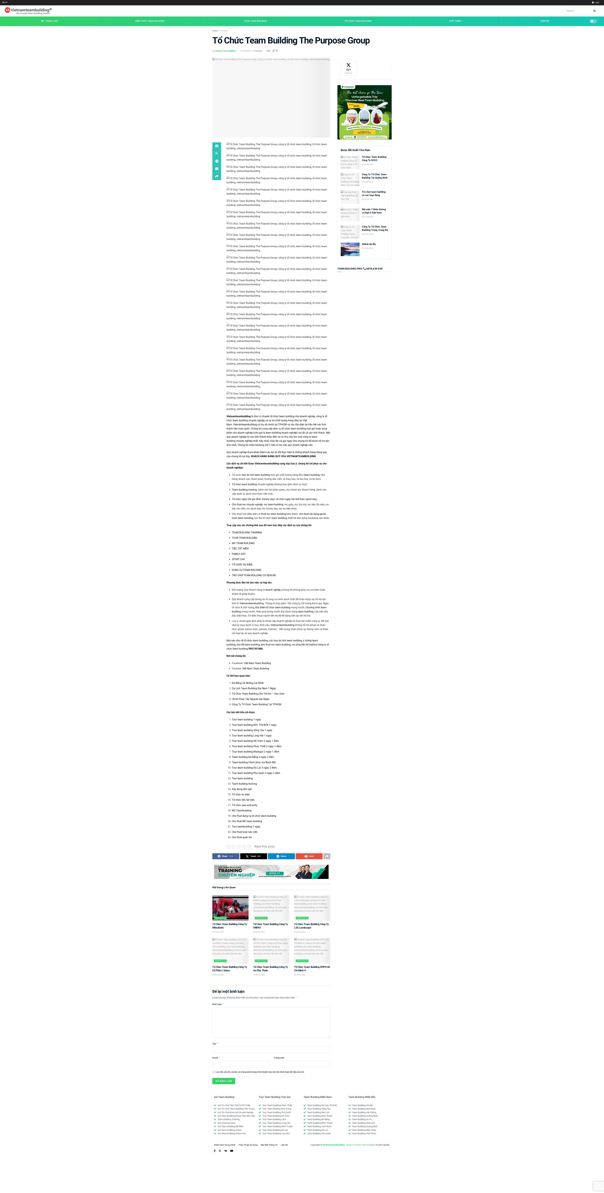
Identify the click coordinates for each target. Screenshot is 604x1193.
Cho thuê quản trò (242, 837)
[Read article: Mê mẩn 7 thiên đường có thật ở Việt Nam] (350, 214)
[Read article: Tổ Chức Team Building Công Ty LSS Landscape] (312, 908)
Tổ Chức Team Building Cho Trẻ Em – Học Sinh (258, 693)
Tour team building (242, 778)
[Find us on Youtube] (231, 1151)
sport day (311, 499)
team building (312, 474)
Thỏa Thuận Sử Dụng (248, 1145)
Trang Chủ (51, 21)
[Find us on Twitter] (220, 1151)
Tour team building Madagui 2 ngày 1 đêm (255, 751)
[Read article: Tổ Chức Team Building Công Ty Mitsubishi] (230, 908)
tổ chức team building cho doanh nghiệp (292, 416)
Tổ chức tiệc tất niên (243, 799)
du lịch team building (290, 640)
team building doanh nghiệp (281, 432)
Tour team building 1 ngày (246, 719)
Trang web (279, 1058)
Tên (215, 1043)
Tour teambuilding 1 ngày (246, 826)
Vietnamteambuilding (245, 424)
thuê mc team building (273, 513)
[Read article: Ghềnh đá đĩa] (350, 249)
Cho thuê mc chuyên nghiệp (247, 504)
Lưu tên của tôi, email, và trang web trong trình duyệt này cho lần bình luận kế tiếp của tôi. (260, 1072)
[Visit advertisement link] (271, 872)
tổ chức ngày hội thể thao (290, 499)
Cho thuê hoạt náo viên (244, 831)
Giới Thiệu (455, 21)
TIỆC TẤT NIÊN (240, 548)
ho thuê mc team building (276, 644)
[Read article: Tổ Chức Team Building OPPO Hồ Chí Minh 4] (312, 951)
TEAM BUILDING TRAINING (247, 532)
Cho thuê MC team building (247, 821)
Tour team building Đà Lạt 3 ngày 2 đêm (254, 767)
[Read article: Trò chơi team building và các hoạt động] (350, 197)
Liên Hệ (544, 21)
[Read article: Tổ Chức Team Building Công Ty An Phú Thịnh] (271, 951)
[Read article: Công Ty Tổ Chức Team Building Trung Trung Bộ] (350, 232)
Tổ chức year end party (244, 805)
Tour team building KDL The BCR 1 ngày (254, 724)
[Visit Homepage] (27, 11)
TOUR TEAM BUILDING (244, 537)
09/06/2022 (368, 182)
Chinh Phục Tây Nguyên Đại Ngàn (250, 699)
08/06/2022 (260, 932)
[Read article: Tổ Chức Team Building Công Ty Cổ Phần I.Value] (230, 951)
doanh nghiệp (273, 589)
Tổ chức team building (244, 484)
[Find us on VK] (225, 1151)
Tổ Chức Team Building (358, 21)
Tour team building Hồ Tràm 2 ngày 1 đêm (255, 740)
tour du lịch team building (256, 474)
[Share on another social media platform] (216, 176)
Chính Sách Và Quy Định (224, 1145)
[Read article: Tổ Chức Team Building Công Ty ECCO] (350, 162)
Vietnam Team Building (225, 51)
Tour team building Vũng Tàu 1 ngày (252, 730)
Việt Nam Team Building (257, 663)
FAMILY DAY (239, 553)
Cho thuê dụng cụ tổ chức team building (254, 815)
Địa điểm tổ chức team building (272, 607)
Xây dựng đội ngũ (242, 789)
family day (268, 499)
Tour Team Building (255, 21)
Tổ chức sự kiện (241, 794)
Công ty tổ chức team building (360, 1145)
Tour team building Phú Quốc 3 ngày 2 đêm (256, 773)
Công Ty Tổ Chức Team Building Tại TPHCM (256, 704)
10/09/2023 (219, 932)
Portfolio (224, 31)
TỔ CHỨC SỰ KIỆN (242, 564)
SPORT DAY (238, 559)
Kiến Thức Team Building (149, 21)
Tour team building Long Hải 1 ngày (252, 735)
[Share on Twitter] (216, 153)
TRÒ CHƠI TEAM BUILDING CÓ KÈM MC (254, 575)
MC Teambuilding (242, 810)
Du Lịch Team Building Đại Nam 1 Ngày (254, 688)
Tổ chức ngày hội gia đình (246, 499)
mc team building (273, 504)
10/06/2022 (368, 199)
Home (215, 31)
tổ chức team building (294, 428)
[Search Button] (595, 11)
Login (596, 2)
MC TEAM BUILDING (243, 543)
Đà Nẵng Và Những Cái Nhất (248, 683)
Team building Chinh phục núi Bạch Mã (254, 762)
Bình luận (218, 1004)
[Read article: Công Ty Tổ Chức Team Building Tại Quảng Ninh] (350, 179)
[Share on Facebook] (216, 146)
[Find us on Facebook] (214, 1151)
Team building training (244, 489)
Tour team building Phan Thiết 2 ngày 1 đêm (256, 746)
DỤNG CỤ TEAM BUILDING (246, 569)
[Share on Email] (216, 169)
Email (216, 1057)
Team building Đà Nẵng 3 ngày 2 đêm (253, 757)
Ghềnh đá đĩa (369, 244)
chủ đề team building (248, 644)
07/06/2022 (245, 51)
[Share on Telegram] (216, 161)
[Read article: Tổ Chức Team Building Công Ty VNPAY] (271, 908)
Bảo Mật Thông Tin (269, 1145)
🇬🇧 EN (4, 2)
